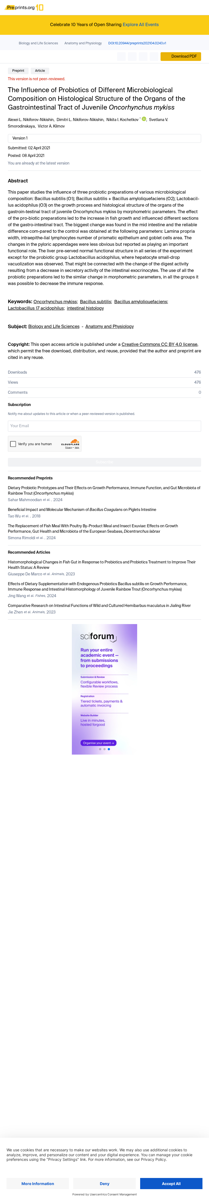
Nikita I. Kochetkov (122, 120)
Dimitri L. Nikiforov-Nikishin (80, 120)
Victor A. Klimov (51, 126)
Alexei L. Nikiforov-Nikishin (31, 120)
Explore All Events (141, 25)
